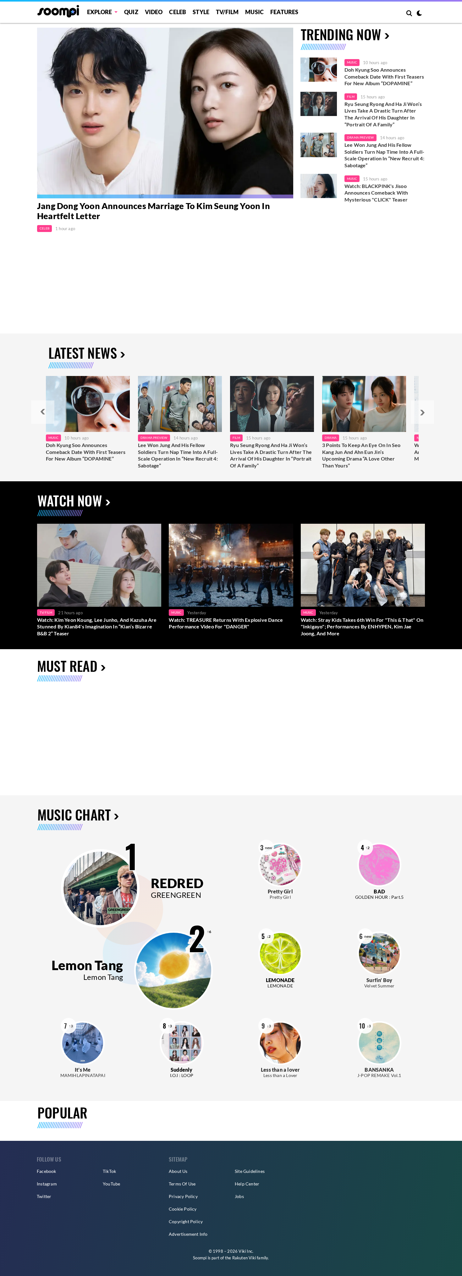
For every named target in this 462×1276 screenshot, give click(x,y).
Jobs (239, 1196)
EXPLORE (99, 11)
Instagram (47, 1183)
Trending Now (341, 34)
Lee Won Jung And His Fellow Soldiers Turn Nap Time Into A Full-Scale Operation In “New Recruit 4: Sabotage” (384, 155)
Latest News (82, 352)
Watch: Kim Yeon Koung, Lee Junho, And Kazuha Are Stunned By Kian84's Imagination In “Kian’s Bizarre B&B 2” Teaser (97, 626)
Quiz (131, 11)
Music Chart (74, 814)
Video (154, 11)
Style (201, 11)
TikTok (109, 1171)
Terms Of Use (182, 1183)
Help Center (247, 1183)
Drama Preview (360, 137)
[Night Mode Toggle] (419, 14)
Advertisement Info (188, 1234)
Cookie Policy (183, 1209)
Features (284, 11)
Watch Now (69, 500)
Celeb (177, 11)
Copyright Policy (186, 1221)
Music (254, 11)
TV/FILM (227, 11)
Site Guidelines (250, 1171)
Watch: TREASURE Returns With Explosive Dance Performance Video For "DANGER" (226, 623)
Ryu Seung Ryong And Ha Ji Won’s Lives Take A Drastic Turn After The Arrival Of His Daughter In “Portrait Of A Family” (383, 114)
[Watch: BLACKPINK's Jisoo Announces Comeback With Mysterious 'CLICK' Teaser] (318, 186)
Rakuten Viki (244, 1257)
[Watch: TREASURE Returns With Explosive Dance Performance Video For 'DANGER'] (231, 565)
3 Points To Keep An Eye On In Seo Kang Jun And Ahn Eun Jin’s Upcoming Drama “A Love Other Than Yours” (361, 455)
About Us (178, 1171)
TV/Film (46, 612)
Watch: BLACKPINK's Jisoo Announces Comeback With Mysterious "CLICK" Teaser (376, 192)
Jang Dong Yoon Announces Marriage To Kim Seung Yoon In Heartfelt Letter (153, 211)
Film (351, 96)
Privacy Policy (183, 1196)
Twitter (44, 1196)
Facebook (46, 1171)
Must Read (67, 666)
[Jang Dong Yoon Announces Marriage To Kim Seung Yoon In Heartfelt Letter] (165, 113)
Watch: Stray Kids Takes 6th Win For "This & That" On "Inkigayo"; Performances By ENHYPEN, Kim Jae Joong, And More (362, 626)
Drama (331, 437)
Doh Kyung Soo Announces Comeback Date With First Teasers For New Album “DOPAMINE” (384, 76)
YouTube (111, 1183)
